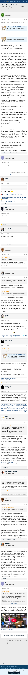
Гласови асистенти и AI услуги (7, 174)
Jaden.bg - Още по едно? (6, 379)
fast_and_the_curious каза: (8, 507)
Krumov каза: (5, 591)
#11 (26, 422)
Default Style (5, 666)
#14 (26, 549)
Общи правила (20, 668)
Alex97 (3, 11)
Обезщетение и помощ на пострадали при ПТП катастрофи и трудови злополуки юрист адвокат (14, 412)
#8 (26, 320)
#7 (26, 277)
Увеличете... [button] (14, 360)
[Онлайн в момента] (3, 317)
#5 (26, 233)
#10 (26, 391)
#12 (26, 477)
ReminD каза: (5, 186)
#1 (26, 19)
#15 (26, 588)
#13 (26, 504)
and (10, 152)
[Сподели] (25, 19)
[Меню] (2, 1)
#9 (26, 345)
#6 (26, 254)
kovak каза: (4, 490)
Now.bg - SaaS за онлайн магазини (8, 378)
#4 (26, 213)
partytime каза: (5, 257)
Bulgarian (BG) (13, 666)
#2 (26, 162)
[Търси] (26, 1)
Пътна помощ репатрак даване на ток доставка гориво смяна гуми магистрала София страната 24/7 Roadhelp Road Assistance (14, 406)
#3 (26, 183)
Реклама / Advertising (6, 668)
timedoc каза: (5, 291)
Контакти (14, 668)
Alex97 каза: (4, 348)
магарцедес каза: (6, 425)
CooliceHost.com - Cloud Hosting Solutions (11, 335)
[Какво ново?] (23, 1)
